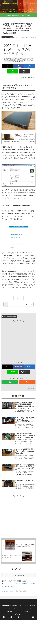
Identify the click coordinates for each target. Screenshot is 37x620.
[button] (24, 71)
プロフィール (27, 608)
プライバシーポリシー (9, 608)
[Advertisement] (18, 340)
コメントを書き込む (18, 575)
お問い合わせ (18, 614)
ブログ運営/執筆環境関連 (10, 316)
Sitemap (9, 611)
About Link (27, 611)
